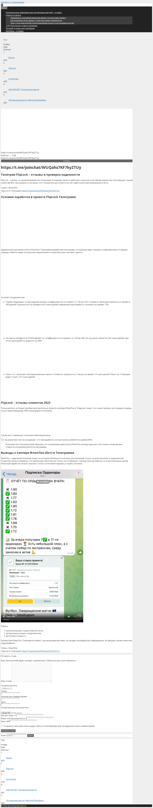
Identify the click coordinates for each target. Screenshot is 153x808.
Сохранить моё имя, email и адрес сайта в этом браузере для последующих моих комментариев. (49, 726)
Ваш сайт (5, 721)
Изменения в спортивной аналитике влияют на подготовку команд (38, 18)
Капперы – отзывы (14, 31)
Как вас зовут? (8, 715)
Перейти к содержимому (12, 2)
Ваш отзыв (6, 681)
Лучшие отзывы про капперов (20, 28)
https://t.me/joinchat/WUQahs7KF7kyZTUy (40, 190)
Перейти (66, 161)
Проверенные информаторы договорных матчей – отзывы (34, 12)
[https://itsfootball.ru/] (2, 5)
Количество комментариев (14, 696)
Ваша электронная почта (13, 718)
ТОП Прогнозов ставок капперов (21, 25)
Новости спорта (13, 15)
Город (4, 691)
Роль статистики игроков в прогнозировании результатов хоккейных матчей (42, 23)
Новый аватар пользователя (14, 707)
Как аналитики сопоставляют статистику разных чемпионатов (36, 20)
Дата (3, 702)
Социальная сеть (9, 685)
